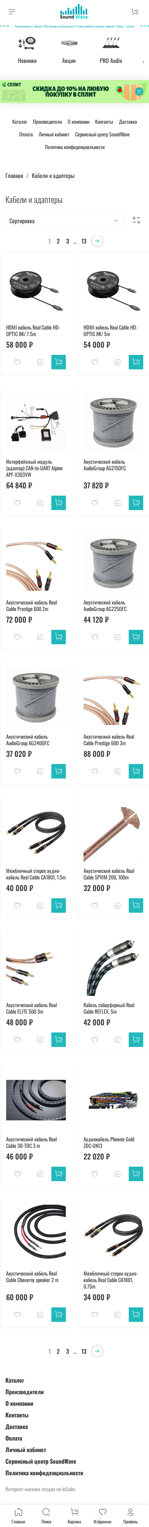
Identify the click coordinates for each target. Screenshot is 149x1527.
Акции (69, 60)
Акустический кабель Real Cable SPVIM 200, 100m (109, 874)
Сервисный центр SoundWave (102, 134)
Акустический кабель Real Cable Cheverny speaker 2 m (32, 1276)
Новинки (27, 60)
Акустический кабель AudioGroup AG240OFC (27, 740)
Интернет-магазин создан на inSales (40, 1489)
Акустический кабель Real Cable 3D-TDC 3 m (31, 1142)
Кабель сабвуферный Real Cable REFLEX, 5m (109, 1008)
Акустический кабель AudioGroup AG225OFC (105, 605)
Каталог (19, 121)
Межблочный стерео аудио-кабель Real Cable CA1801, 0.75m (111, 1279)
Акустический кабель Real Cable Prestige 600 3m (109, 740)
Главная (14, 175)
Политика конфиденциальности (75, 146)
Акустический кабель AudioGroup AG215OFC (105, 465)
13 (83, 241)
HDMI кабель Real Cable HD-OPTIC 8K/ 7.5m (33, 330)
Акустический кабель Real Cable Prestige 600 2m (31, 605)
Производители (47, 121)
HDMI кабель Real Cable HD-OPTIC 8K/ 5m (110, 330)
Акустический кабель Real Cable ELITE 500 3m (31, 1008)
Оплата (26, 134)
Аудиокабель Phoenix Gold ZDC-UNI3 (109, 1142)
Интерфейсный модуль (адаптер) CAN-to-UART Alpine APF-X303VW (34, 468)
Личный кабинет (54, 134)
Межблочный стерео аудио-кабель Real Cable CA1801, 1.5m (36, 874)
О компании (78, 121)
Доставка (128, 121)
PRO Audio (111, 60)
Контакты (104, 121)
